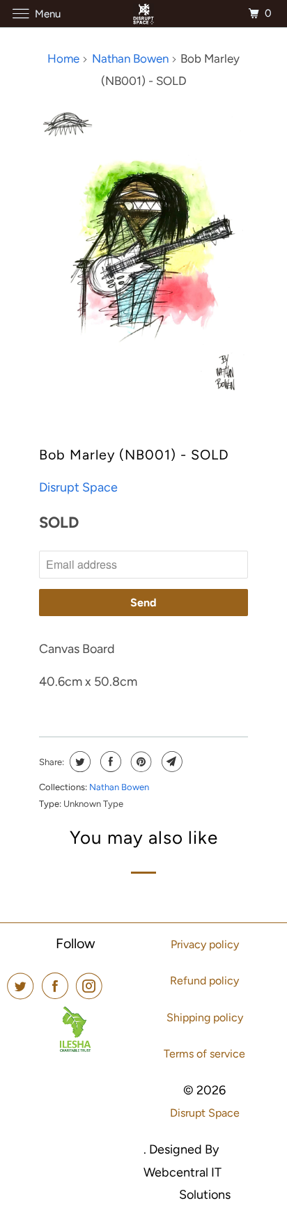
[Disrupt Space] (143, 13)
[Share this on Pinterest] (139, 761)
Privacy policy (205, 944)
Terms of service (204, 1053)
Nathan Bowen (119, 787)
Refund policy (204, 980)
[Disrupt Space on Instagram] (92, 986)
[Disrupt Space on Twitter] (23, 986)
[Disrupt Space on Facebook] (58, 986)
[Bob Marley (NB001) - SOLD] (143, 251)
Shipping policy (204, 1017)
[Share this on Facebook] (109, 761)
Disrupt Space (78, 487)
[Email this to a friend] (170, 761)
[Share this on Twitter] (78, 761)
